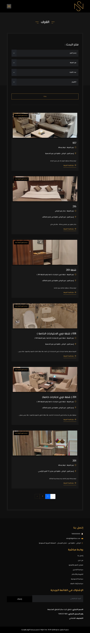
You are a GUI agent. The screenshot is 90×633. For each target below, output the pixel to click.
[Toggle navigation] (9, 6)
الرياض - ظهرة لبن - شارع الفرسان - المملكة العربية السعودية (60, 543)
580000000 (76, 534)
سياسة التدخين (78, 570)
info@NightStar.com (73, 538)
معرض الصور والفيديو (76, 565)
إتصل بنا (80, 556)
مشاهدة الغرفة (68, 165)
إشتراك (19, 599)
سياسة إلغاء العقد (76, 584)
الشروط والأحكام (77, 574)
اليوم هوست (25, 630)
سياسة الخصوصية (77, 579)
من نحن (80, 560)
